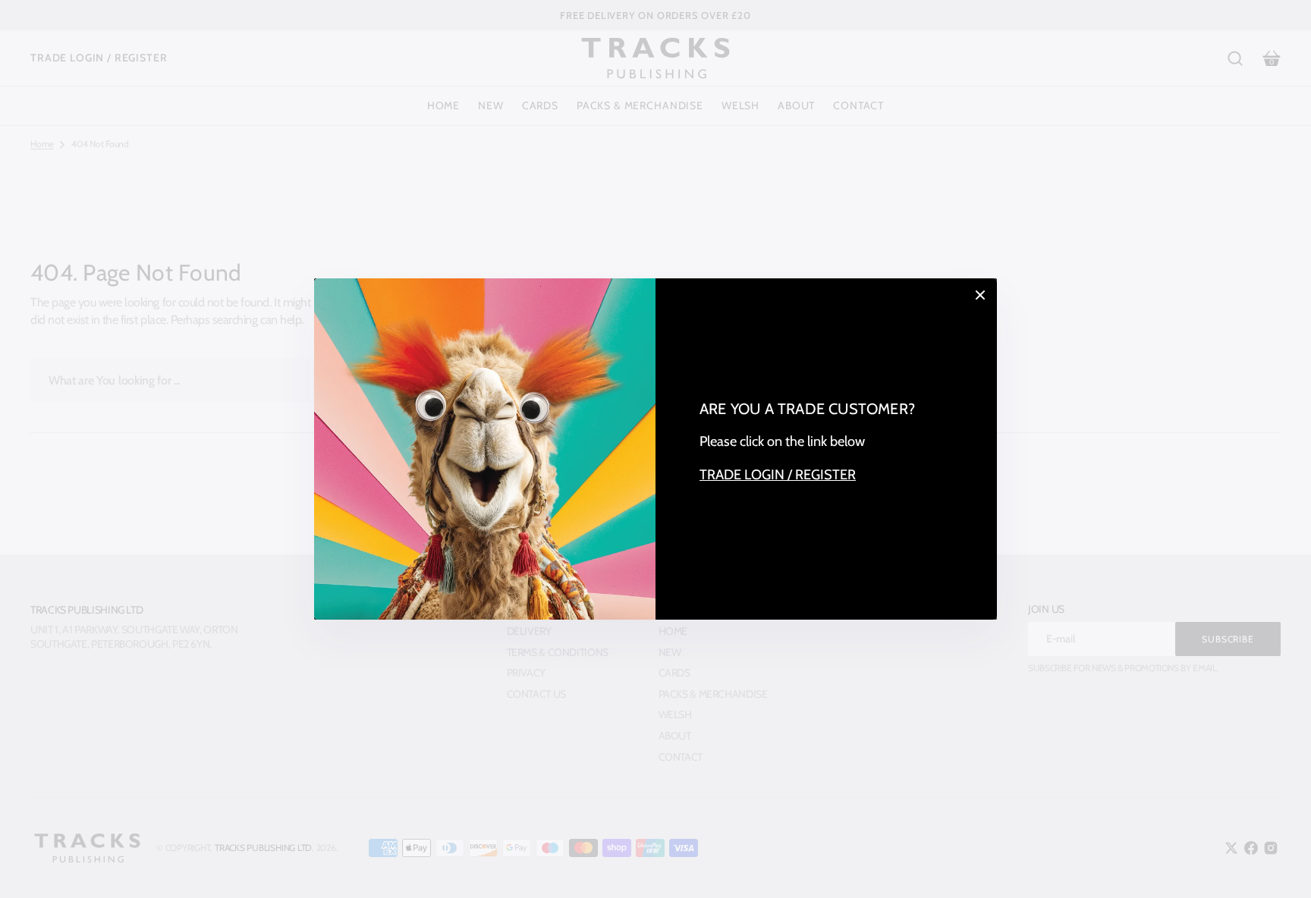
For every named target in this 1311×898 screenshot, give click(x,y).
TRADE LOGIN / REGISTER (778, 474)
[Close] (980, 295)
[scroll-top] (1279, 866)
